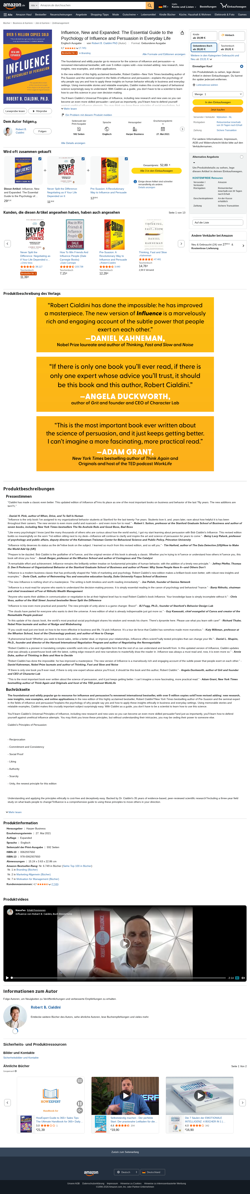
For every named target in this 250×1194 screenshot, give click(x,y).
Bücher (6, 23)
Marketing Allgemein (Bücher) (33, 874)
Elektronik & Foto (224, 14)
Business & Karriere (23, 23)
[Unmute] (243, 978)
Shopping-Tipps (100, 14)
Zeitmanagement (60, 23)
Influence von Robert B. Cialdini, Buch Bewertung (44, 913)
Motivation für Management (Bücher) (37, 879)
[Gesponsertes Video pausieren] (80, 1104)
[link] (66, 170)
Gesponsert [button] (8, 1071)
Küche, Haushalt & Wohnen (195, 14)
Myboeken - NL (224, 117)
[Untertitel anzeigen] (80, 1081)
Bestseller (40, 14)
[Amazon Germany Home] (91, 1173)
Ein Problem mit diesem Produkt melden (89, 114)
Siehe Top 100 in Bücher (77, 865)
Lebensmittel (148, 14)
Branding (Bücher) (27, 869)
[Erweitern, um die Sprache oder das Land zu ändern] (136, 1172)
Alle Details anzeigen (73, 143)
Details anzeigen (146, 187)
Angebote (81, 14)
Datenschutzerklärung (93, 1183)
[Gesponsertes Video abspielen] (125, 1096)
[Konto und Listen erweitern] (195, 7)
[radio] (204, 36)
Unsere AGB (73, 1183)
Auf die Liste (202, 222)
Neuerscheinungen (61, 14)
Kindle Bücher (167, 14)
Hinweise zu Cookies (130, 1183)
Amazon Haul (23, 14)
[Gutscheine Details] (137, 14)
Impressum (112, 1183)
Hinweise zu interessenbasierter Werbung (165, 1183)
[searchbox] (92, 5)
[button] (8, 14)
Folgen (42, 131)
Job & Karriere (42, 23)
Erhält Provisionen (36, 910)
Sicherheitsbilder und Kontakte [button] (21, 1057)
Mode (115, 14)
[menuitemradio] (237, 977)
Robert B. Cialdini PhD (104, 43)
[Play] (6, 978)
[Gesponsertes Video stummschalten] (80, 1110)
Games (242, 14)
